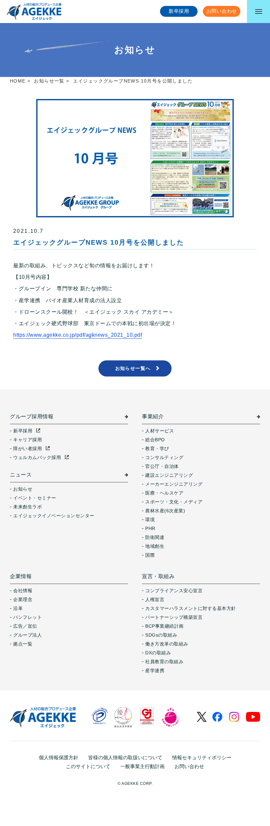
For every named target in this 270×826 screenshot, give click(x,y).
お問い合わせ (189, 766)
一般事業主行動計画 (142, 766)
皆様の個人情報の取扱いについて (125, 757)
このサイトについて (88, 766)
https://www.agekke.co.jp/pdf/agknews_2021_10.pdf (77, 335)
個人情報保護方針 (58, 757)
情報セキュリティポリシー (201, 757)
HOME (18, 81)
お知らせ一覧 (49, 81)
